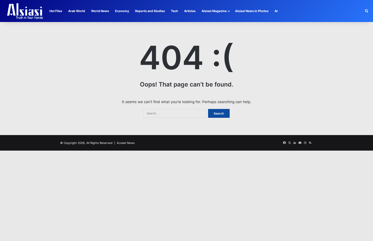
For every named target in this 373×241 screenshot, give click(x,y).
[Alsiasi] (24, 11)
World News (100, 11)
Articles (190, 11)
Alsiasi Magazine (214, 11)
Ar (276, 11)
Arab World (76, 11)
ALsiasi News (126, 143)
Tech (174, 11)
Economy (122, 11)
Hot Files (55, 11)
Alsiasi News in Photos (252, 11)
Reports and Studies (150, 11)
